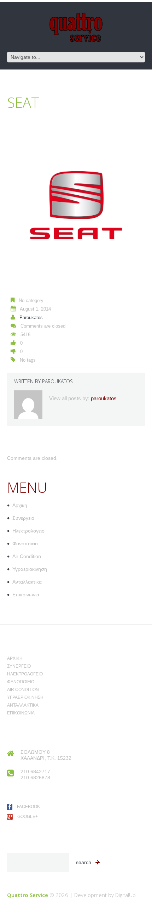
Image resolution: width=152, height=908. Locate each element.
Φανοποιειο (25, 543)
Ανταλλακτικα (27, 582)
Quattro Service (27, 894)
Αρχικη (19, 505)
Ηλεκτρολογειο (28, 531)
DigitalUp (125, 894)
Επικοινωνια (25, 594)
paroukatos (31, 317)
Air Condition (26, 556)
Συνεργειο (23, 518)
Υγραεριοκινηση (29, 569)
